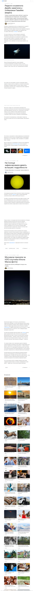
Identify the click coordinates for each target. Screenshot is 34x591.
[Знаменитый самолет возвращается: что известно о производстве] (10, 556)
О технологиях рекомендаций (27, 590)
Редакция (12, 590)
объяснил (24, 332)
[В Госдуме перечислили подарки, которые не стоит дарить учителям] (23, 450)
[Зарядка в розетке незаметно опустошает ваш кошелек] (10, 476)
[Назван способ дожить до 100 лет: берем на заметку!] (23, 569)
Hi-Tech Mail (13, 160)
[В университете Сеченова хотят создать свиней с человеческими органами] (10, 503)
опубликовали (6, 327)
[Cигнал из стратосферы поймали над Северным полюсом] (23, 529)
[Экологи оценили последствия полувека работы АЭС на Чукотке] (23, 543)
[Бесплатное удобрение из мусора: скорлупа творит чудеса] (10, 582)
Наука (11, 3)
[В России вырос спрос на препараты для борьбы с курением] (10, 463)
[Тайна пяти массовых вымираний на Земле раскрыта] (10, 423)
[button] (17, 51)
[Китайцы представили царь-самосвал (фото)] (23, 503)
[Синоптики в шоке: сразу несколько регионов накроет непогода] (23, 463)
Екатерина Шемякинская (11, 23)
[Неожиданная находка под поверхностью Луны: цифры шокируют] (10, 543)
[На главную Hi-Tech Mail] (5, 1)
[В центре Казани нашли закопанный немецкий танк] (23, 410)
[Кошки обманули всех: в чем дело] (23, 476)
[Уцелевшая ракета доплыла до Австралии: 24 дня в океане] (10, 410)
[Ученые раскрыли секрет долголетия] (23, 423)
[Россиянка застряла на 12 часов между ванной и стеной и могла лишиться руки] (10, 489)
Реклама (7, 590)
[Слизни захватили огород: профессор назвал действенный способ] (23, 582)
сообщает (15, 31)
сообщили (14, 194)
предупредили (12, 242)
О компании (3, 590)
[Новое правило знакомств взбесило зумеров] (23, 516)
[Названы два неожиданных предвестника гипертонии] (10, 529)
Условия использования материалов (18, 590)
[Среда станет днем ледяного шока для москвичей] (23, 436)
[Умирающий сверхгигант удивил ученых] (23, 383)
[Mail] (2, 1)
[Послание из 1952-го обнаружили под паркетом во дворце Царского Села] (10, 383)
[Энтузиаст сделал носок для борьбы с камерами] (10, 569)
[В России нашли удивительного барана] (10, 436)
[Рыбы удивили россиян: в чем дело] (10, 450)
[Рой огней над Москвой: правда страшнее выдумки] (10, 516)
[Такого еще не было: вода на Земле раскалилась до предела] (10, 396)
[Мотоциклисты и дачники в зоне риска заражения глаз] (23, 556)
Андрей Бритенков (10, 172)
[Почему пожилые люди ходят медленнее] (23, 489)
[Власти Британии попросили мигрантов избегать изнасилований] (23, 396)
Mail (1, 590)
